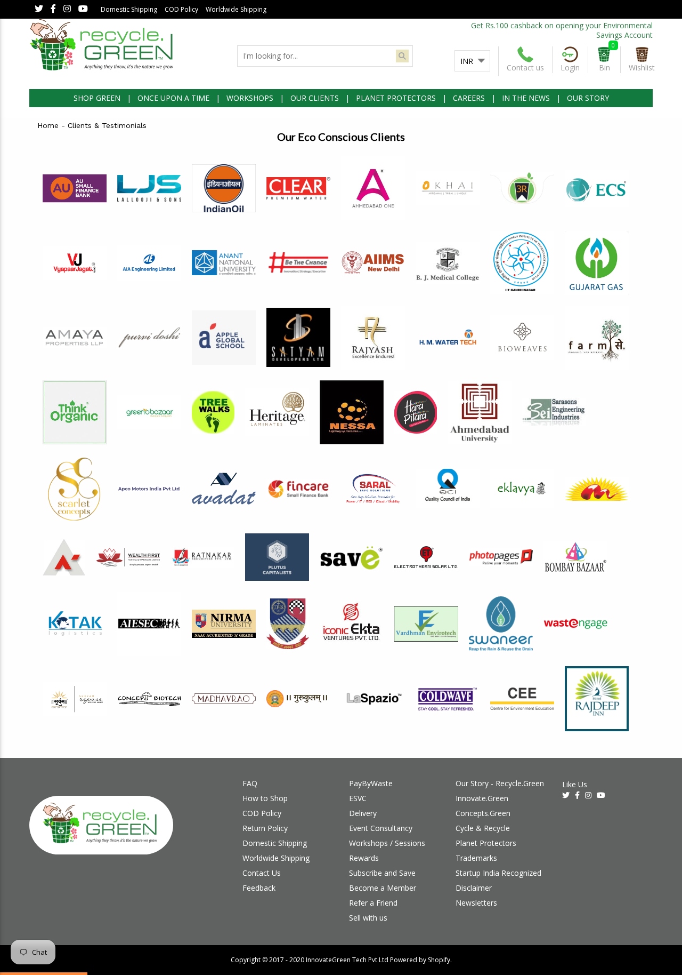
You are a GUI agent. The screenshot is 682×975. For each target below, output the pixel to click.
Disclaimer (474, 888)
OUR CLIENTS (314, 98)
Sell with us (368, 918)
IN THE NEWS (526, 98)
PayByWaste (371, 783)
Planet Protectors (486, 843)
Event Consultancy (380, 828)
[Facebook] (53, 9)
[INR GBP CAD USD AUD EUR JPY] (472, 61)
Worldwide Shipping (236, 9)
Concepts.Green (483, 813)
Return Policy (265, 828)
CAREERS (469, 98)
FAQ (249, 783)
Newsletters (476, 903)
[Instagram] (67, 9)
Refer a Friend (373, 903)
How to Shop (265, 798)
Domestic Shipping (129, 9)
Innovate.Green (482, 798)
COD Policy (181, 9)
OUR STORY (588, 98)
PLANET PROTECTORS (396, 98)
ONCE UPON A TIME (173, 98)
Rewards (364, 858)
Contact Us (261, 873)
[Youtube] (83, 9)
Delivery (363, 813)
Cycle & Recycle (483, 828)
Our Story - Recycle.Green (500, 783)
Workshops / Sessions (387, 843)
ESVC (358, 798)
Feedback (258, 888)
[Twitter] (39, 9)
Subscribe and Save (382, 873)
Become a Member (382, 888)
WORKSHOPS (249, 98)
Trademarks (476, 858)
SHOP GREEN (97, 98)
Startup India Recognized (498, 873)
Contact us (525, 67)
